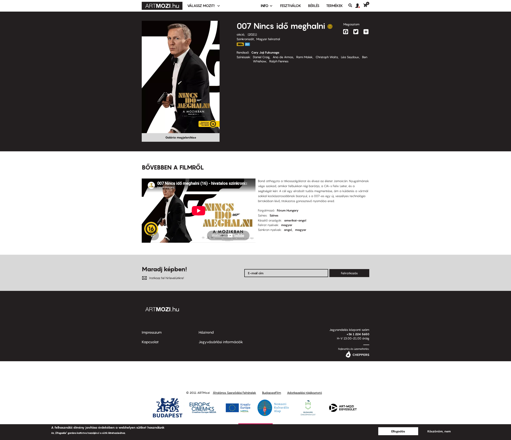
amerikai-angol (295, 220)
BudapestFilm (271, 392)
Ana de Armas (283, 57)
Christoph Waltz (327, 57)
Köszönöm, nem (439, 431)
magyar (286, 225)
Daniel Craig (261, 57)
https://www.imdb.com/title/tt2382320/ (240, 44)
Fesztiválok (290, 6)
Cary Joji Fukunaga (265, 52)
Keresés (351, 5)
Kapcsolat (150, 342)
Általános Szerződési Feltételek (234, 392)
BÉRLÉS (313, 6)
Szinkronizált (245, 39)
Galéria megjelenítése (180, 137)
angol (288, 229)
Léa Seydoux (350, 57)
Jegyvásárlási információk (221, 342)
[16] (330, 27)
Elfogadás (398, 431)
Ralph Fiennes (278, 61)
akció (240, 34)
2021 (252, 34)
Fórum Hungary (288, 210)
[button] (359, 5)
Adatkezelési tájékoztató (304, 392)
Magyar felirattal (268, 39)
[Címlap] (162, 6)
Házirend (206, 332)
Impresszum (152, 332)
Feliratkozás (349, 273)
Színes (273, 215)
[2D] (248, 44)
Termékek (334, 6)
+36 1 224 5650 (358, 334)
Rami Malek (304, 57)
